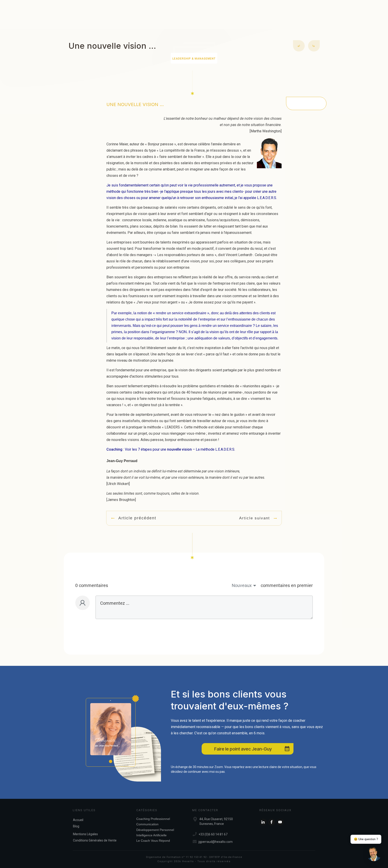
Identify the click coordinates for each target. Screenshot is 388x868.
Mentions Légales (85, 834)
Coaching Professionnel (153, 819)
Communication (147, 824)
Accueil (78, 820)
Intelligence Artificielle (151, 835)
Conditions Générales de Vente (95, 840)
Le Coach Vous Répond (153, 840)
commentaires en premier (287, 585)
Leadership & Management (194, 58)
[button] (374, 854)
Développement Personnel (155, 830)
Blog (76, 826)
